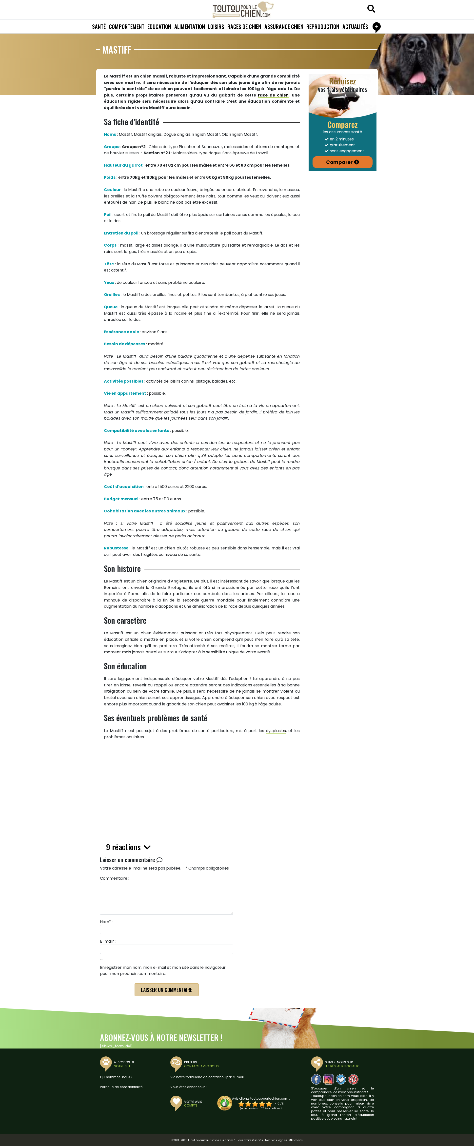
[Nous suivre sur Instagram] (328, 1079)
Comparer (339, 162)
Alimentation (189, 26)
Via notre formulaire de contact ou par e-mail (207, 1077)
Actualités (355, 26)
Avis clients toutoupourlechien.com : (261, 1098)
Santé (99, 26)
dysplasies (276, 731)
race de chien (273, 95)
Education (159, 26)
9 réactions (124, 847)
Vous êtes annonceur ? (188, 1087)
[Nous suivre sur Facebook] (316, 1079)
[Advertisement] (202, 793)
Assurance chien (283, 26)
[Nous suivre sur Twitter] (341, 1079)
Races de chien (244, 26)
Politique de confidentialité (121, 1087)
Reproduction (322, 26)
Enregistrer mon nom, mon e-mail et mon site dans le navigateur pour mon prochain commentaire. (163, 971)
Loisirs (216, 26)
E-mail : (108, 941)
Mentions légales (276, 1140)
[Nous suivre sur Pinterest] (353, 1079)
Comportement (126, 26)
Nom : (106, 922)
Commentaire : (114, 878)
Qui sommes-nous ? (116, 1077)
